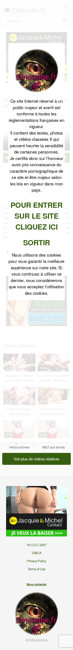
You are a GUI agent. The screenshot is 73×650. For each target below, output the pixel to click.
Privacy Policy (36, 561)
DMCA (36, 553)
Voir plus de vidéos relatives (36, 458)
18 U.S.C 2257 (37, 544)
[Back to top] (66, 641)
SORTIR (36, 242)
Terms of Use (36, 569)
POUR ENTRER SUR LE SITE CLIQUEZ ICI (37, 216)
